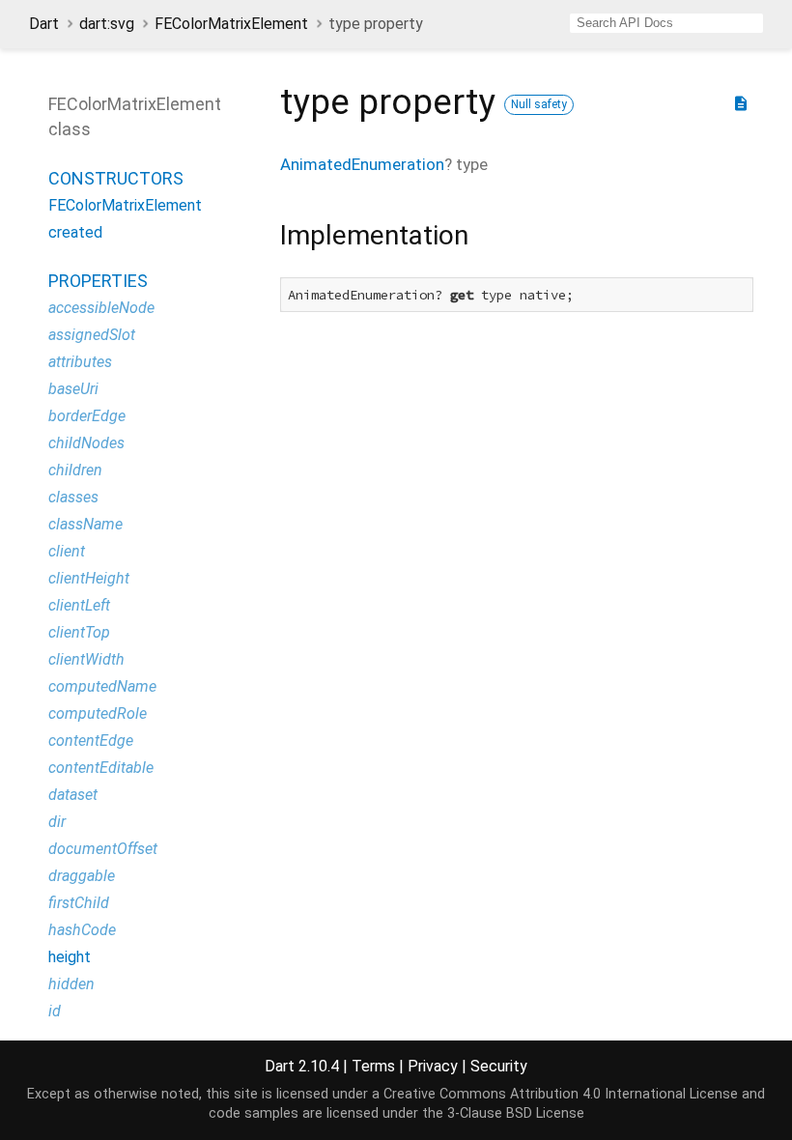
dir (57, 821)
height (69, 957)
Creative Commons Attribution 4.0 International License (560, 1094)
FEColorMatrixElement (231, 23)
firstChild (78, 903)
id (54, 1011)
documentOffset (102, 849)
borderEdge (87, 416)
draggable (81, 876)
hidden (71, 984)
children (75, 470)
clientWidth (86, 659)
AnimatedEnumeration (362, 164)
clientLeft (79, 605)
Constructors (116, 178)
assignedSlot (91, 335)
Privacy (433, 1066)
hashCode (82, 930)
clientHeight (88, 578)
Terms (373, 1066)
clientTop (79, 632)
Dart (44, 23)
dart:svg (106, 23)
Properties (98, 281)
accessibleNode (101, 308)
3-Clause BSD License (515, 1113)
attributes (80, 362)
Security (498, 1066)
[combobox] (666, 23)
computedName (102, 686)
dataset (73, 794)
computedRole (97, 713)
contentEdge (90, 740)
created (75, 232)
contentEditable (101, 767)
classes (73, 497)
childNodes (86, 443)
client (66, 551)
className (85, 524)
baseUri (73, 389)
